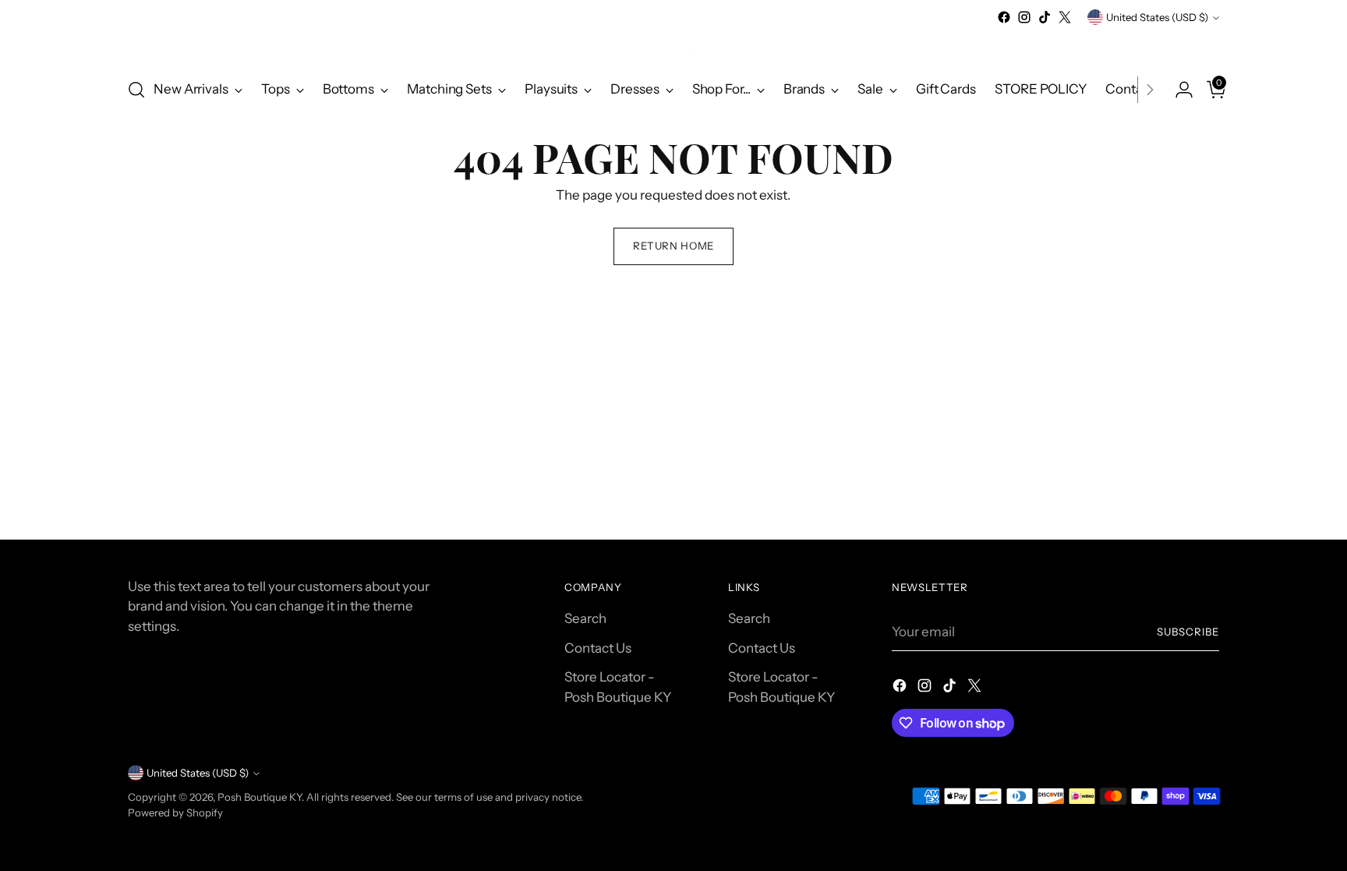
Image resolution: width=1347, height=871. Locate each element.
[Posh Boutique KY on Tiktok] (1045, 17)
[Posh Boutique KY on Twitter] (1065, 17)
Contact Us (597, 648)
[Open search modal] (136, 89)
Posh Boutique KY (259, 797)
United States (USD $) (1157, 17)
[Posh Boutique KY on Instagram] (1024, 17)
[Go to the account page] (1177, 89)
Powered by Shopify (175, 812)
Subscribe (1188, 631)
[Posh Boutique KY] (673, 45)
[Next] (1149, 89)
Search (585, 618)
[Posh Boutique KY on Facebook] (1004, 17)
